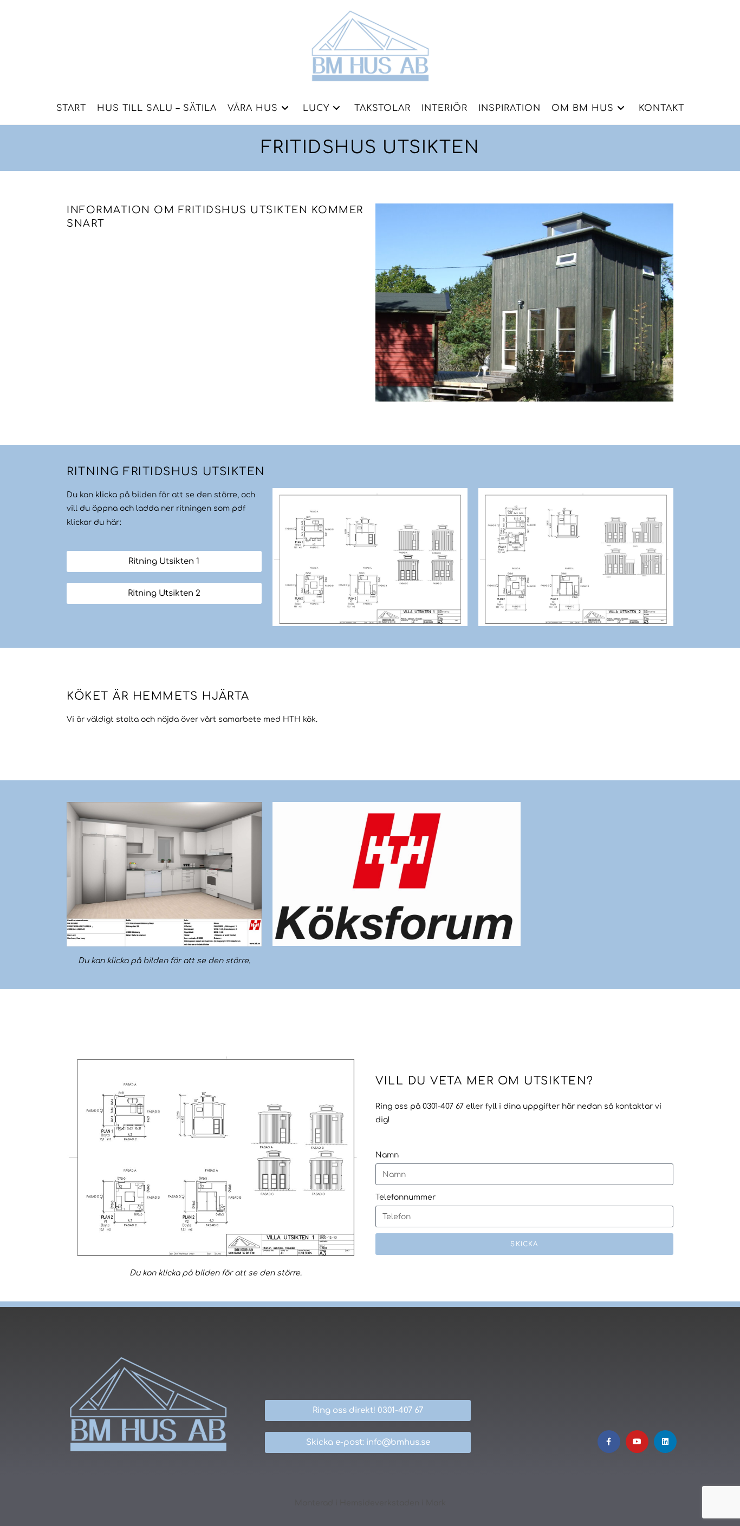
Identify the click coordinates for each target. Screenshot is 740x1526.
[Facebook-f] (609, 1441)
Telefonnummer (405, 1197)
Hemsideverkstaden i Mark (393, 1503)
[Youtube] (637, 1441)
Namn (387, 1155)
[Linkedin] (665, 1441)
